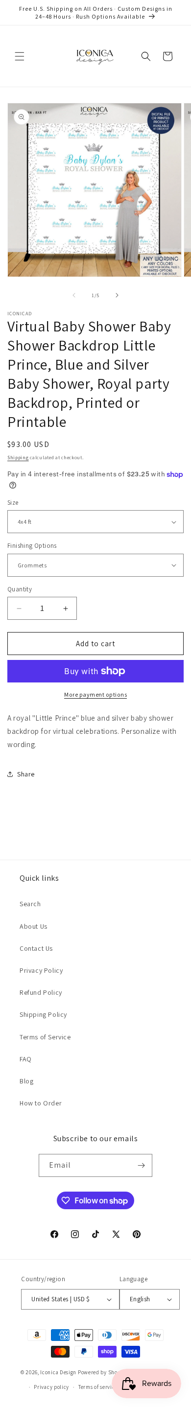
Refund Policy (41, 992)
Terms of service (98, 1387)
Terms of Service (45, 1037)
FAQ (26, 1059)
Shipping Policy (43, 1014)
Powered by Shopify (102, 1371)
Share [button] (26, 774)
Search (30, 903)
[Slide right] (117, 295)
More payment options (95, 694)
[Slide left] (74, 295)
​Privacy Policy (41, 970)
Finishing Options (32, 545)
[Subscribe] (141, 1165)
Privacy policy (51, 1387)
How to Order (41, 1103)
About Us (34, 926)
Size (13, 502)
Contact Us (36, 948)
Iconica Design (58, 1371)
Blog (26, 1081)
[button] (19, 56)
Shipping (18, 457)
